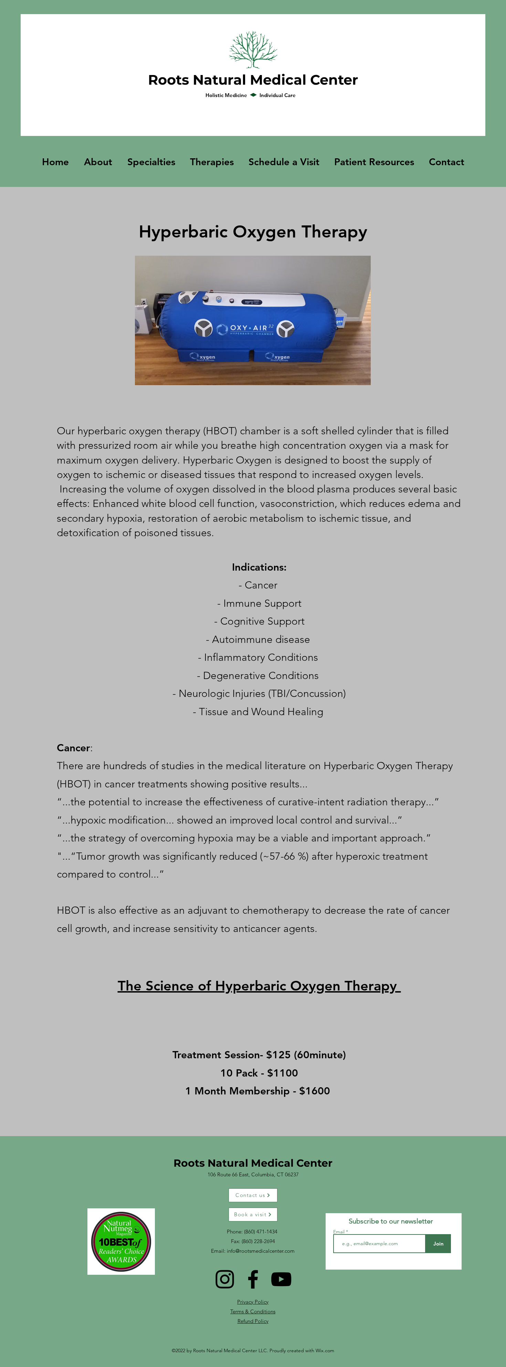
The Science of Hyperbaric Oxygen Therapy (259, 985)
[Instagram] (224, 1279)
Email (339, 1231)
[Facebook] (253, 1279)
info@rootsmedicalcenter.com (261, 1251)
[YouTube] (281, 1279)
